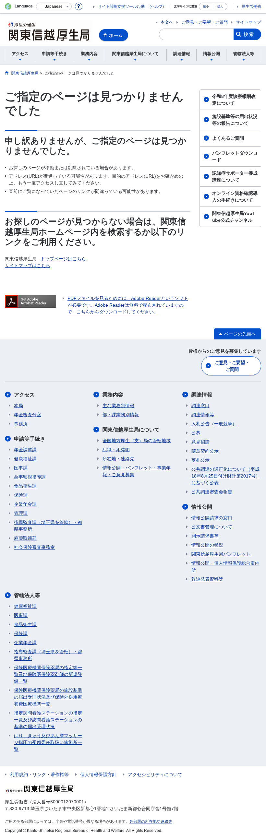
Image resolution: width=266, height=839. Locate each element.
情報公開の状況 (207, 545)
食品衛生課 (25, 486)
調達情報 (201, 394)
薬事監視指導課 (30, 476)
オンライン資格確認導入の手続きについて (235, 197)
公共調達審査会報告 (211, 491)
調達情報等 (202, 414)
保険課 (21, 495)
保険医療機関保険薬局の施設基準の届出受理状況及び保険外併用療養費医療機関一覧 (48, 697)
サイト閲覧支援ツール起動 (121, 6)
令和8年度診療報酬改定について (234, 100)
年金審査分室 (27, 414)
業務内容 (113, 394)
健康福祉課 (25, 458)
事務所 (21, 423)
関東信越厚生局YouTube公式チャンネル (233, 217)
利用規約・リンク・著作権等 (39, 774)
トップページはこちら (63, 258)
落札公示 (200, 460)
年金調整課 (25, 449)
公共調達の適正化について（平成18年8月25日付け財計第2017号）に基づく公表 (225, 476)
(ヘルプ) (157, 6)
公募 (195, 432)
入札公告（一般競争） (214, 423)
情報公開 (201, 507)
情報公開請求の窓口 (211, 517)
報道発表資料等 (207, 579)
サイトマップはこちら (27, 265)
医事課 (21, 467)
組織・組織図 (116, 449)
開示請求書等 (205, 535)
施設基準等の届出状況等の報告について (235, 120)
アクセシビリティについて (155, 774)
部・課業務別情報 (121, 414)
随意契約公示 (205, 451)
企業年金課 (25, 504)
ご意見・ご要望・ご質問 (204, 22)
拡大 (220, 6)
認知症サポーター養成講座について (235, 177)
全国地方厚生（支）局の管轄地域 (137, 440)
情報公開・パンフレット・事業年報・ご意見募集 (137, 471)
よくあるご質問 (228, 138)
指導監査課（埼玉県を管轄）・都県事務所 (48, 526)
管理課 (21, 513)
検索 (249, 34)
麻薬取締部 (25, 538)
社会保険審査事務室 (34, 547)
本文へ (167, 22)
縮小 (206, 6)
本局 (18, 405)
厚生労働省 (251, 6)
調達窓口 (200, 405)
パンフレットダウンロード (235, 156)
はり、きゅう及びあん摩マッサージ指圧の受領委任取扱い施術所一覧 (48, 742)
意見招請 (200, 441)
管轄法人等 (27, 595)
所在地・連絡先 (118, 458)
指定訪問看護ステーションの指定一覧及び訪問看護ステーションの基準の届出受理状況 (48, 719)
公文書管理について (211, 526)
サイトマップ (248, 22)
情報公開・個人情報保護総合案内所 (225, 567)
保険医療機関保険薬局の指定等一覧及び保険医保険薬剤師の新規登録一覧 (48, 674)
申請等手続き (29, 439)
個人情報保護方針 (98, 774)
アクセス (24, 394)
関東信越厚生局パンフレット (220, 554)
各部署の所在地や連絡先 (150, 821)
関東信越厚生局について (131, 429)
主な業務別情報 (118, 405)
